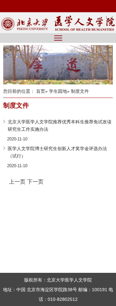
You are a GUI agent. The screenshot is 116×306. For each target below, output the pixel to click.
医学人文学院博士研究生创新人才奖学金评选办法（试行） (57, 152)
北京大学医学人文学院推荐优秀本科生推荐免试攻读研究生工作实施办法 (59, 125)
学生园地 (58, 91)
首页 (40, 91)
